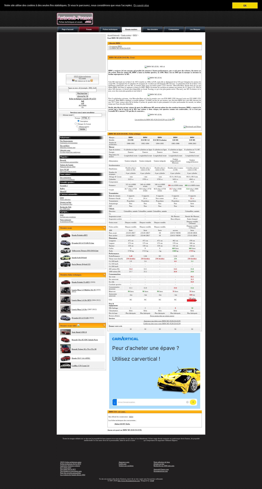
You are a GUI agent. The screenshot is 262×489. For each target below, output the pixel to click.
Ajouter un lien (159, 464)
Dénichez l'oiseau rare (67, 146)
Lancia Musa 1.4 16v (79, 309)
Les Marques (195, 29)
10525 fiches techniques (82, 76)
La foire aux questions (68, 216)
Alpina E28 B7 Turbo (122, 424)
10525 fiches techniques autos (70, 462)
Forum (89, 29)
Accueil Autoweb (113, 35)
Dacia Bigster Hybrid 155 (81, 264)
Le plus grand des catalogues (70, 151)
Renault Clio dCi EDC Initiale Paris (85, 340)
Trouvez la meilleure (67, 178)
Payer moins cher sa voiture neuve (162, 316)
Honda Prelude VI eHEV (81, 282)
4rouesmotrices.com (161, 471)
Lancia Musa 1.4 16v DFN (81, 300)
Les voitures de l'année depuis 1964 (72, 475)
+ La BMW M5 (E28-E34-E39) (119, 48)
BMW (135, 35)
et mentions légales (66, 220)
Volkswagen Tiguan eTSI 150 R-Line (85, 251)
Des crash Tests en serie (68, 170)
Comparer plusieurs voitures (70, 466)
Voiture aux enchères (126, 466)
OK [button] (245, 5)
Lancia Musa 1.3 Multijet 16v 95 (84, 290)
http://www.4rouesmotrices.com (129, 481)
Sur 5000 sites (65, 208)
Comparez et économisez (68, 142)
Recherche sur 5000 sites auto (164, 466)
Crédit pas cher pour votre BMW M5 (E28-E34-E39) (162, 323)
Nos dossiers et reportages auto (71, 471)
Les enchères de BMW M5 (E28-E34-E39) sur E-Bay (153, 119)
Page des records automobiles (70, 473)
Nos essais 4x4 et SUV (68, 469)
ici (131, 329)
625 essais (82, 78)
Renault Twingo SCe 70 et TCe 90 (84, 349)
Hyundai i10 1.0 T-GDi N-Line (83, 243)
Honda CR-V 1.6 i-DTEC (81, 358)
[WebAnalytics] (131, 485)
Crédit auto (122, 464)
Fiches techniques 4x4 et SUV (70, 464)
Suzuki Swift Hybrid (79, 258)
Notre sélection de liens (162, 462)
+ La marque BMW (115, 46)
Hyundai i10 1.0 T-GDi (80, 318)
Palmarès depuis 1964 (67, 166)
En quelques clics (66, 203)
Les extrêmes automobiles (69, 161)
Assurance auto (124, 462)
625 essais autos (65, 467)
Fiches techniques (110, 29)
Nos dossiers (152, 29)
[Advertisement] (150, 19)
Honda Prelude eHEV (80, 235)
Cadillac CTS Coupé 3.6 (80, 366)
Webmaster (139, 440)
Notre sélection (65, 198)
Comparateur (174, 29)
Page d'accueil (67, 29)
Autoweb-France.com (161, 469)
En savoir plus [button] (141, 5)
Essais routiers (131, 29)
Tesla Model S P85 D (79, 332)
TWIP (152, 481)
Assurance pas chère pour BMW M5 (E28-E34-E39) (162, 321)
